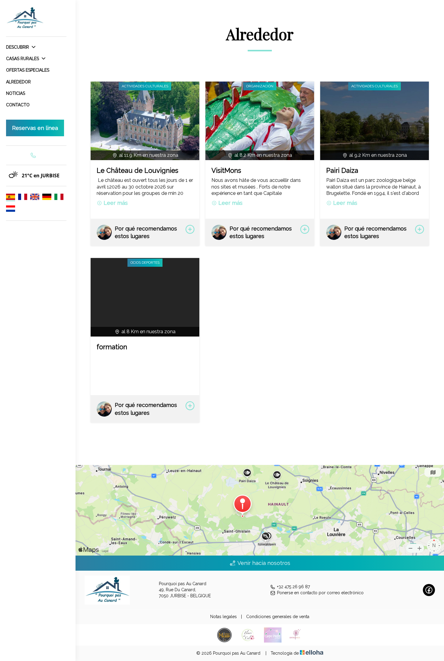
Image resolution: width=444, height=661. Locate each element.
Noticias (15, 93)
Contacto (18, 104)
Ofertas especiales (27, 70)
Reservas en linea (35, 128)
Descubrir (18, 47)
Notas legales (223, 616)
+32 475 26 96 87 (293, 586)
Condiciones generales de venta (277, 616)
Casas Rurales (23, 58)
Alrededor (18, 81)
